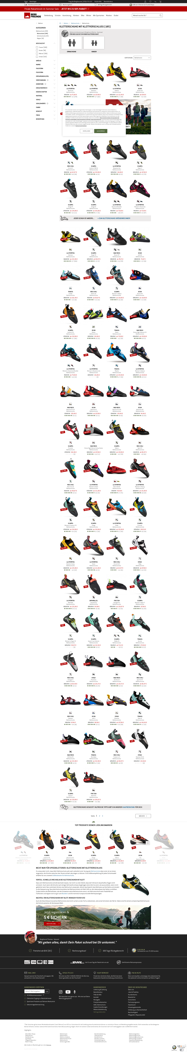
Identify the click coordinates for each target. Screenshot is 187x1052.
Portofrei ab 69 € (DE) (34, 5)
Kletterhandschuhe (65, 1038)
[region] (94, 120)
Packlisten (28, 1038)
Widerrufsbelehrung (100, 1009)
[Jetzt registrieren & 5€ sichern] (93, 917)
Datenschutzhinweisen (81, 125)
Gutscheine (132, 1000)
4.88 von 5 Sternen (143, 5)
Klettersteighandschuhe (136, 1037)
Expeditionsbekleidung (135, 1040)
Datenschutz (101, 1005)
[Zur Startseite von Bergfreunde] (33, 15)
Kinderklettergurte (99, 1040)
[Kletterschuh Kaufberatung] (105, 807)
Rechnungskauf (67, 5)
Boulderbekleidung (99, 1034)
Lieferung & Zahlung (100, 990)
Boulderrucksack (99, 1038)
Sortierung (129, 58)
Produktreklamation (100, 1002)
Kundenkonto (132, 995)
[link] (45, 23)
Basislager (33, 2)
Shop (26, 2)
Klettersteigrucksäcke (135, 1038)
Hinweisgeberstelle (134, 1007)
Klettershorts (64, 1040)
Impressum (132, 1005)
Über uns (131, 990)
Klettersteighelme (134, 1034)
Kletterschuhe (75, 23)
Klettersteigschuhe (134, 1035)
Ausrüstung (67, 15)
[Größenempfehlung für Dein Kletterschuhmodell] (105, 218)
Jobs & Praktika (133, 992)
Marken (109, 15)
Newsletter (131, 997)
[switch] (182, 1050)
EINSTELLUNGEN (86, 131)
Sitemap (48, 1045)
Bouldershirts (98, 1037)
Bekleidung (48, 15)
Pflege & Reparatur (30, 1040)
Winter (88, 15)
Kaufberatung (29, 1037)
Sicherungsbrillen (65, 1042)
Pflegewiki (131, 1015)
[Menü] (185, 1045)
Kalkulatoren (29, 1035)
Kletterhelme (63, 1035)
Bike (82, 15)
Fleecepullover (98, 1035)
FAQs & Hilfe (97, 995)
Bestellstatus (98, 992)
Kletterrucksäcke (65, 1037)
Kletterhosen (63, 1034)
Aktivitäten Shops (30, 1034)
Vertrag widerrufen (99, 1012)
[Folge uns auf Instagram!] (62, 992)
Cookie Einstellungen (100, 1007)
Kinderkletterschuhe (100, 1042)
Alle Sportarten (98, 15)
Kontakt (96, 997)
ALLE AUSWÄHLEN (101, 131)
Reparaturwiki (140, 1015)
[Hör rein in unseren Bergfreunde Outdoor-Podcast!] (76, 992)
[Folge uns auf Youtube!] (69, 992)
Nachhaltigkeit (133, 1012)
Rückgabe (97, 1000)
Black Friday (28, 1042)
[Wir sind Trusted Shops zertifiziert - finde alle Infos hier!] (134, 950)
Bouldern (65, 894)
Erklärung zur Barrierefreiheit (137, 1010)
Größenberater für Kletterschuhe (63, 875)
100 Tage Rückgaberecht (105, 5)
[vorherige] (39, 843)
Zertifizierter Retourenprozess (132, 962)
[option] (71, 44)
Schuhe (58, 15)
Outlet (116, 15)
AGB (95, 1005)
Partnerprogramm (134, 1002)
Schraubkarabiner (134, 1042)
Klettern (76, 15)
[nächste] (148, 843)
